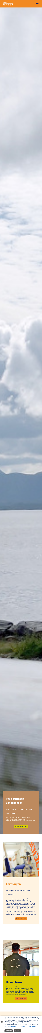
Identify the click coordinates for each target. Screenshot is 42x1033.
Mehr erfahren (21, 918)
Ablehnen (17, 1030)
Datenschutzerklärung (10, 1026)
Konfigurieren (32, 1026)
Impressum (22, 1026)
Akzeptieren (8, 1030)
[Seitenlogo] (8, 4)
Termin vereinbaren (21, 826)
